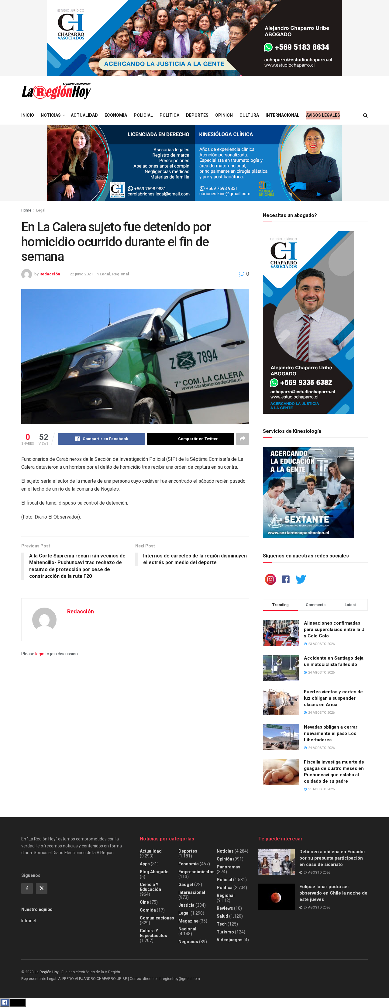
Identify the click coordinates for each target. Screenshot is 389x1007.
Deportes (197, 115)
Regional (120, 274)
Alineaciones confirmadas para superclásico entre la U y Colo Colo (334, 629)
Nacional (187, 928)
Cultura (249, 115)
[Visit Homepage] (56, 91)
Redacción (50, 274)
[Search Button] (365, 115)
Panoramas (228, 866)
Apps (145, 863)
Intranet (28, 920)
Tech (222, 924)
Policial (143, 115)
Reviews (225, 908)
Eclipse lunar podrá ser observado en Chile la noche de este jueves (333, 893)
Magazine (188, 921)
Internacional (282, 115)
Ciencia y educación (150, 887)
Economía (116, 115)
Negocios (188, 941)
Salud (222, 916)
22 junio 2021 (81, 274)
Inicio (27, 115)
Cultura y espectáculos (153, 933)
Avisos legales (323, 115)
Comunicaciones (157, 918)
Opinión (224, 115)
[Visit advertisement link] (194, 38)
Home (26, 210)
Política (169, 115)
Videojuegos (230, 939)
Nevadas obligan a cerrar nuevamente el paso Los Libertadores (330, 733)
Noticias (51, 115)
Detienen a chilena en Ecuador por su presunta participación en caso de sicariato (332, 858)
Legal (40, 210)
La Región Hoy (47, 972)
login (39, 653)
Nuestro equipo (37, 909)
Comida (148, 910)
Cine (144, 902)
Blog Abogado (154, 871)
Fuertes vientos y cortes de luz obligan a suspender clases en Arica (333, 698)
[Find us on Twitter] (41, 888)
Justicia (186, 905)
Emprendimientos (196, 871)
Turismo (225, 931)
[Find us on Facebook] (27, 888)
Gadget (185, 884)
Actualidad (84, 115)
